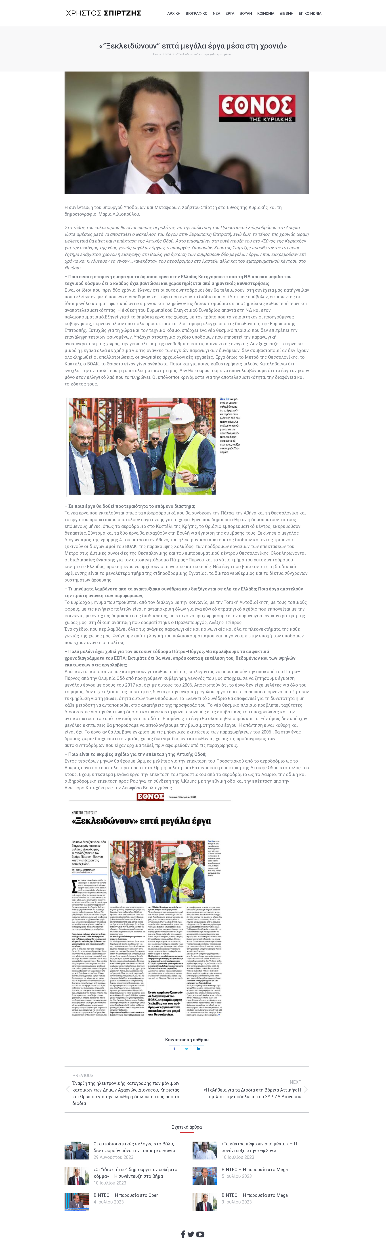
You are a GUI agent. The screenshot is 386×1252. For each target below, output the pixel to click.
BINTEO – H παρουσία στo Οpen (126, 1195)
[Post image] (77, 1150)
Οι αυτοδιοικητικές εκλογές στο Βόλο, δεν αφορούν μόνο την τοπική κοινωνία (134, 1147)
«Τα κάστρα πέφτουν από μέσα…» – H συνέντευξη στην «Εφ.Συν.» (259, 1147)
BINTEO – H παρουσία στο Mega (255, 1169)
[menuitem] (173, 12)
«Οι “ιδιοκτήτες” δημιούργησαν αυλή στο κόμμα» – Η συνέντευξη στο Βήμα (135, 1173)
